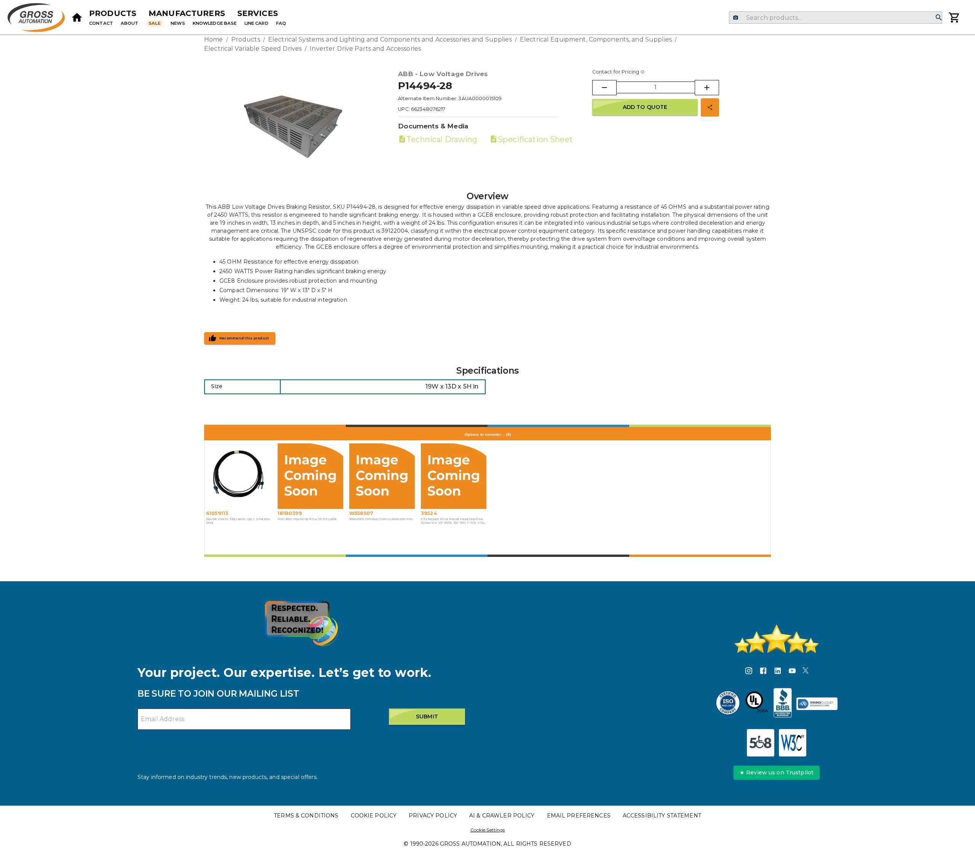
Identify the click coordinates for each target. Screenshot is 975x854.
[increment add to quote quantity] (707, 87)
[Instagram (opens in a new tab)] (749, 672)
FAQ (281, 23)
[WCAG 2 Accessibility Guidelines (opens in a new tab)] (792, 742)
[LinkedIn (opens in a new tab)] (778, 672)
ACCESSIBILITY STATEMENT (662, 815)
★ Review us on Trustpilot (777, 772)
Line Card (257, 23)
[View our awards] (301, 623)
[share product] (710, 107)
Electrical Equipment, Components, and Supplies (596, 39)
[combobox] (835, 17)
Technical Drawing (441, 139)
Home (213, 39)
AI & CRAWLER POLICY (502, 815)
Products (112, 13)
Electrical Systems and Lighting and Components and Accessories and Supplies (390, 39)
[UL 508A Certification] (757, 704)
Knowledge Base (215, 23)
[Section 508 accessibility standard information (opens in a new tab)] (760, 742)
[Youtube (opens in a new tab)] (792, 672)
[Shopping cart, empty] (954, 17)
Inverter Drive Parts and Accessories (365, 48)
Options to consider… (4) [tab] (488, 434)
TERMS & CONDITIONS (306, 815)
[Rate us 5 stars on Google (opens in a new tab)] (776, 638)
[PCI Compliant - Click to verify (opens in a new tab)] (817, 703)
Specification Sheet (535, 139)
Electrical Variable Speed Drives (253, 48)
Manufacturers (187, 13)
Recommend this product (244, 338)
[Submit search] (939, 17)
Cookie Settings (487, 830)
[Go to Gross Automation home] (77, 17)
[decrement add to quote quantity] (604, 87)
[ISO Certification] (728, 704)
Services (257, 13)
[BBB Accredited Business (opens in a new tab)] (783, 704)
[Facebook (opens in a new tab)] (763, 672)
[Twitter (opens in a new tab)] (805, 672)
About (130, 23)
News (178, 23)
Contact (101, 23)
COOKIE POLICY (374, 815)
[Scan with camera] (735, 17)
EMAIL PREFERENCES (579, 815)
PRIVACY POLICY (433, 815)
